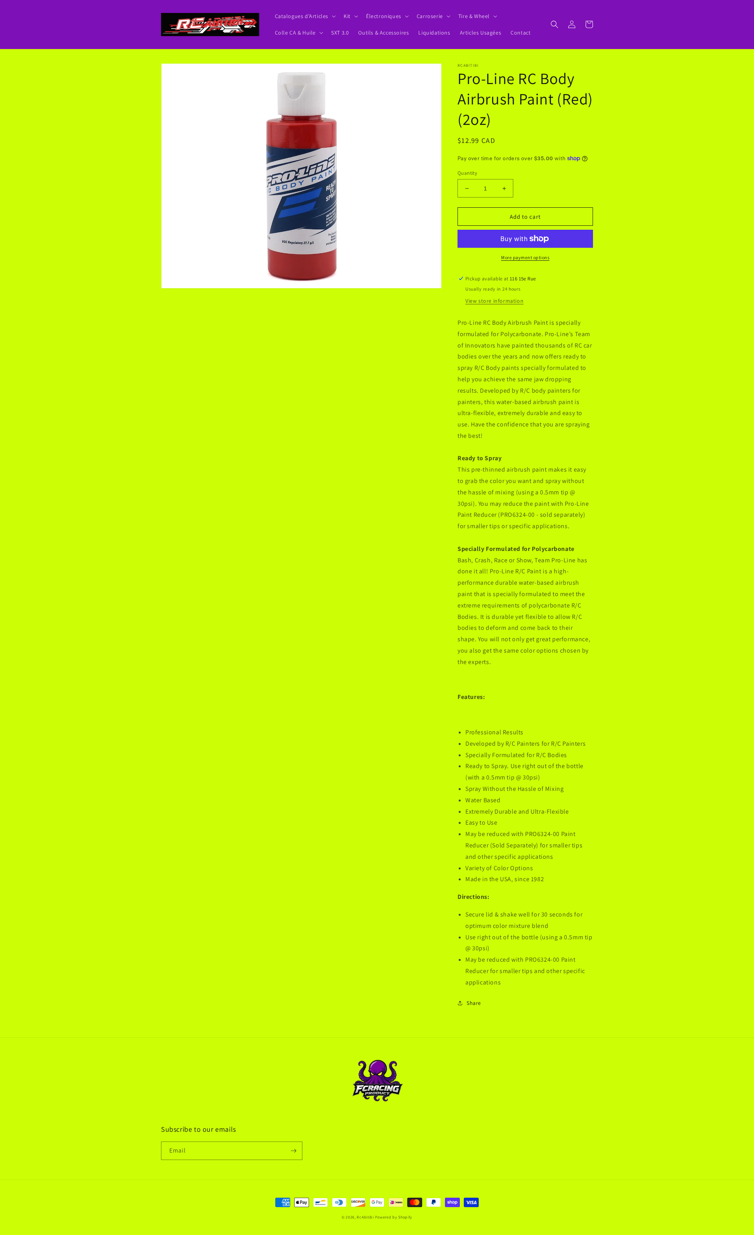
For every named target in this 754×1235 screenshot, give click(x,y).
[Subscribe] (293, 1151)
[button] (304, 16)
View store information (494, 300)
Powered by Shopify (394, 1217)
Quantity (467, 173)
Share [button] (474, 1002)
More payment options (525, 257)
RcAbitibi (365, 1217)
